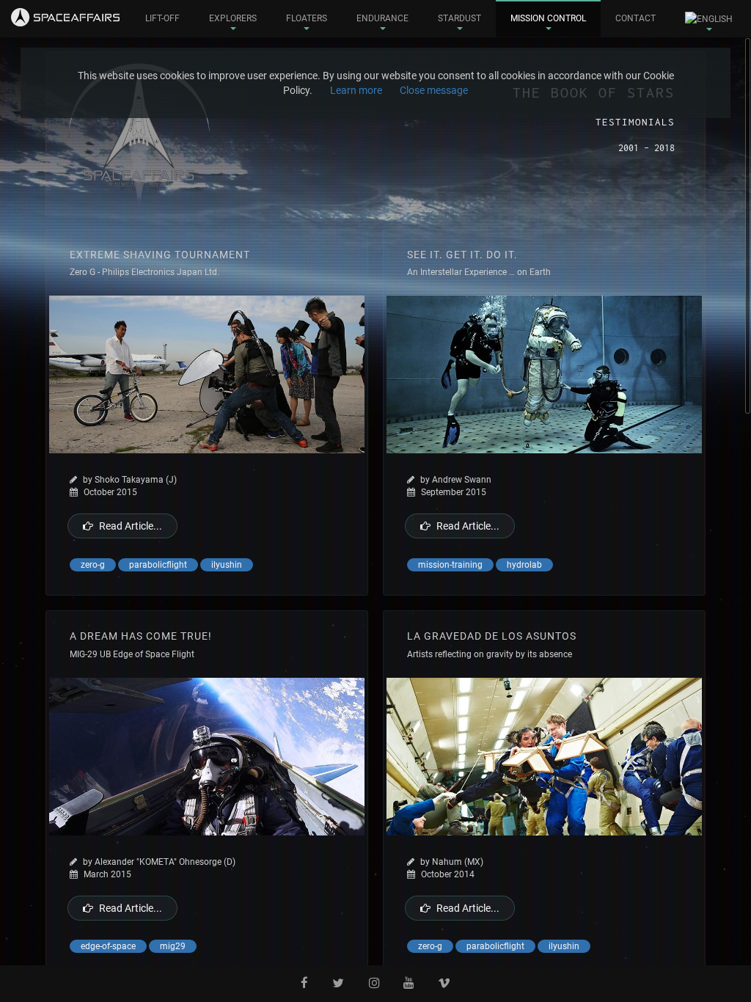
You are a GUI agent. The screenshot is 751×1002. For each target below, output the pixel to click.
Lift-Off (162, 18)
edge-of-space (108, 946)
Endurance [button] (382, 18)
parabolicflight (158, 565)
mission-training (450, 565)
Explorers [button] (233, 18)
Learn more (356, 90)
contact (635, 18)
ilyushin (226, 565)
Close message (434, 90)
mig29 (173, 946)
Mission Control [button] (548, 18)
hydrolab (524, 565)
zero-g (93, 565)
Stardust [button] (459, 18)
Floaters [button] (306, 18)
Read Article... (130, 526)
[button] (708, 18)
